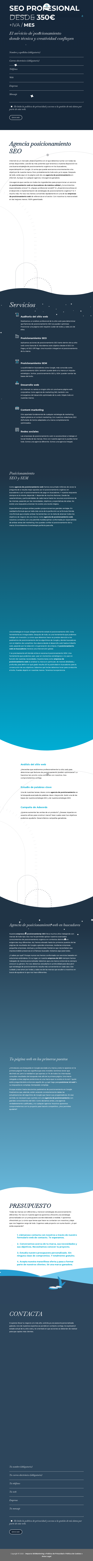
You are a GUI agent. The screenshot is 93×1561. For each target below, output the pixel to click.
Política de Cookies (73, 1554)
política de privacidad (35, 106)
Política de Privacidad (55, 1554)
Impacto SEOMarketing (34, 1554)
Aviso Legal (46, 1556)
